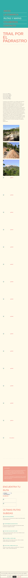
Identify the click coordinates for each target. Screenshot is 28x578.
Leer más (19, 576)
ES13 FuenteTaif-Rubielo (9, 516)
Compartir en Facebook (7, 463)
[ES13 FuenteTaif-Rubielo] (3, 516)
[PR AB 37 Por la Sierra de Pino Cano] (3, 545)
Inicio (7, 11)
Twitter (15, 463)
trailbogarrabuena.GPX (8, 456)
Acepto (14, 576)
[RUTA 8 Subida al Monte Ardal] (3, 538)
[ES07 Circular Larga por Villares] (3, 530)
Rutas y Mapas (12, 18)
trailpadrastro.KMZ (10, 457)
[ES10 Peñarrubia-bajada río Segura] (3, 523)
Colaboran (11, 22)
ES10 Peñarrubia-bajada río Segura (11, 523)
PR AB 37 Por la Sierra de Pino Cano (11, 545)
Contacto (10, 25)
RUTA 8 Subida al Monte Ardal (10, 538)
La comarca (11, 14)
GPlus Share (7, 465)
